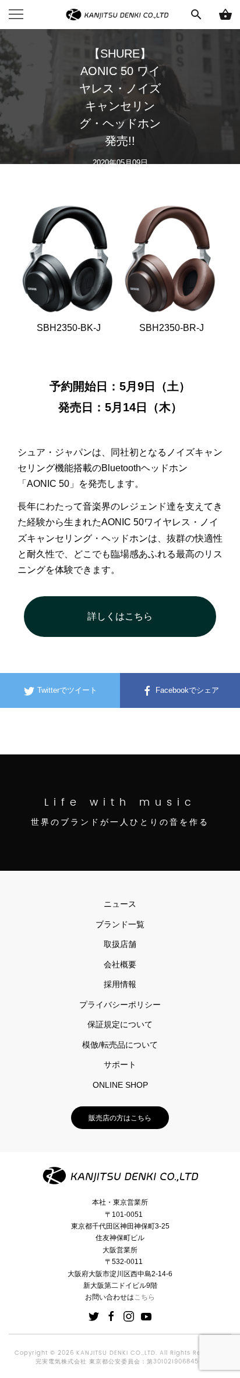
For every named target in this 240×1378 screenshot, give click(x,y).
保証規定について (120, 1024)
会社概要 (120, 964)
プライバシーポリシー (120, 1004)
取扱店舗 (120, 944)
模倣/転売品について (120, 1044)
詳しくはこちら (120, 616)
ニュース (120, 904)
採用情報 (120, 984)
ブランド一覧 (120, 924)
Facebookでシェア (186, 690)
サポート (120, 1064)
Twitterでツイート (66, 690)
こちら (144, 1297)
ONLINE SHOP (120, 1084)
